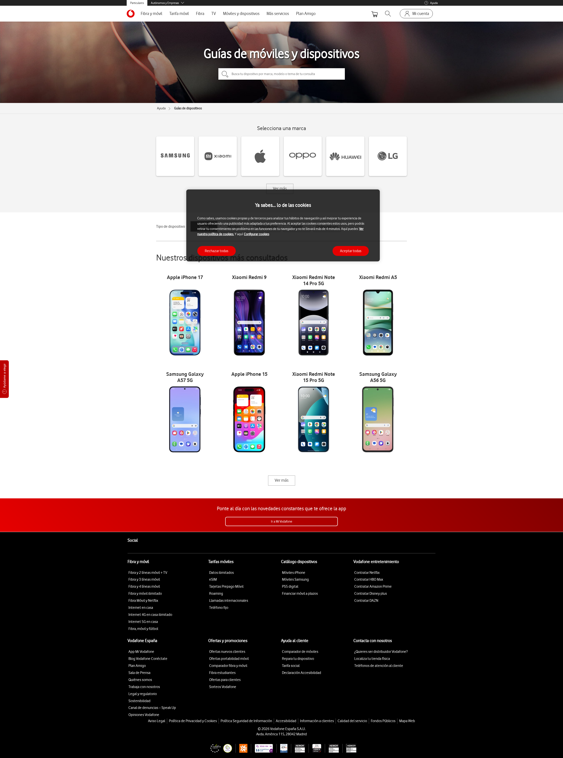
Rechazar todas (216, 251)
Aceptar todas (350, 251)
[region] (283, 225)
